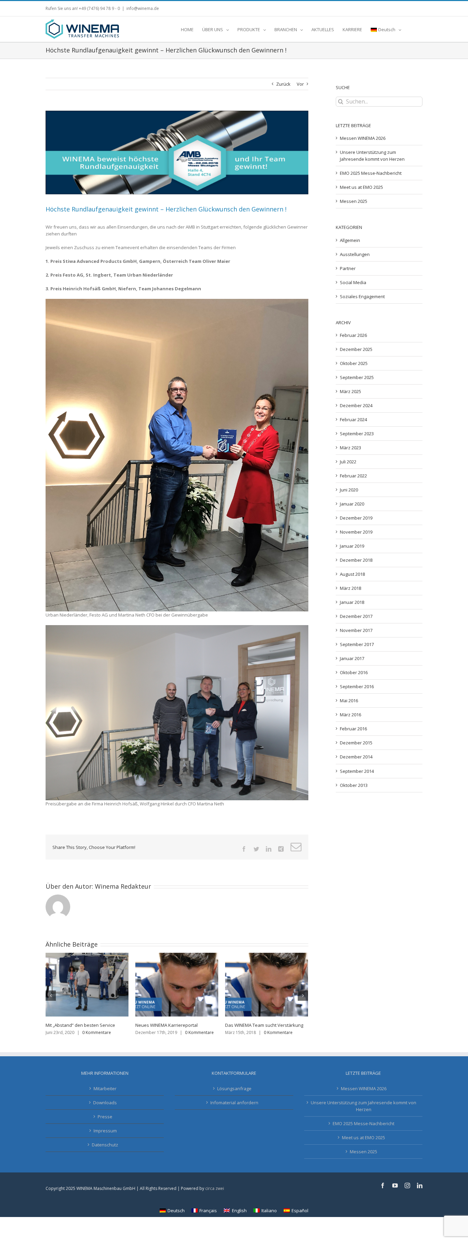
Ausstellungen (355, 254)
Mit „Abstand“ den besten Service (260, 1025)
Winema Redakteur (123, 886)
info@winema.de (142, 8)
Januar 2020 (352, 504)
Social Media (353, 282)
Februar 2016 (353, 729)
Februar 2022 (353, 476)
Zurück (283, 84)
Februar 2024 (353, 419)
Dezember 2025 (356, 349)
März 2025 (350, 391)
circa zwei (214, 1195)
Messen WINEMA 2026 (362, 138)
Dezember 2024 (356, 405)
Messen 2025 (353, 201)
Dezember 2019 (356, 518)
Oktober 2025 (354, 363)
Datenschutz (105, 1151)
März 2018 (350, 588)
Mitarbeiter (105, 1095)
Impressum (105, 1137)
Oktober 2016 (354, 672)
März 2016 (350, 714)
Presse (105, 1123)
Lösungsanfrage (234, 1095)
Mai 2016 (349, 700)
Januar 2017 (352, 658)
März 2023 (350, 448)
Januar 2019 (352, 546)
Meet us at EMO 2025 (361, 187)
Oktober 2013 (354, 785)
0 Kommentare (110, 1032)
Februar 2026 (353, 335)
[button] (412, 29)
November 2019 (356, 532)
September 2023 (357, 433)
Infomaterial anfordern (234, 1109)
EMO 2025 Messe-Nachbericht (371, 173)
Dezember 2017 (356, 616)
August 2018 (352, 574)
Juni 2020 (349, 490)
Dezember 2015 (356, 743)
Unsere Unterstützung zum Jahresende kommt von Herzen (363, 1112)
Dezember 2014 (356, 757)
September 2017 (357, 644)
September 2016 (357, 686)
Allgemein (350, 240)
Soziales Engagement (362, 296)
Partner (348, 268)
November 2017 (356, 630)
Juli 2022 (348, 462)
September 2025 (357, 377)
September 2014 (357, 771)
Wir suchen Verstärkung (71, 1025)
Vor (300, 84)
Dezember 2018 (356, 560)
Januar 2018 (352, 602)
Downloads (105, 1109)
